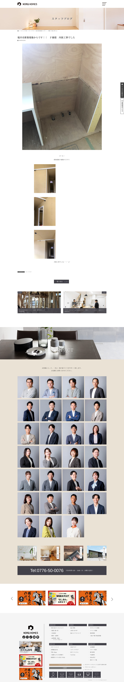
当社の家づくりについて (57, 628)
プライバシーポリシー (90, 667)
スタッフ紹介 (93, 649)
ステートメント (55, 647)
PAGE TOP (4, 660)
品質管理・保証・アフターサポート (56, 639)
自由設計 (53, 633)
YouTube (72, 654)
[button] (112, 599)
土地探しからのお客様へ (57, 654)
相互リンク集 (93, 660)
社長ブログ (73, 647)
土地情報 (65, 667)
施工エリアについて (75, 633)
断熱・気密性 (54, 635)
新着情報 (92, 633)
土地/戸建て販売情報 (95, 635)
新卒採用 (92, 652)
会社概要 (92, 647)
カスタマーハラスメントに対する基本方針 (95, 664)
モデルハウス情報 (94, 628)
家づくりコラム (74, 652)
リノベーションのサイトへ (65, 664)
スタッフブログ (28, 271)
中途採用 (92, 654)
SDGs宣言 (92, 657)
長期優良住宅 (54, 649)
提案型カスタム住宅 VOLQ (58, 657)
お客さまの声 (73, 630)
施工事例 (72, 628)
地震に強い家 (54, 630)
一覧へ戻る (59, 281)
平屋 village (54, 652)
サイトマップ (88, 669)
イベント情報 (93, 630)
